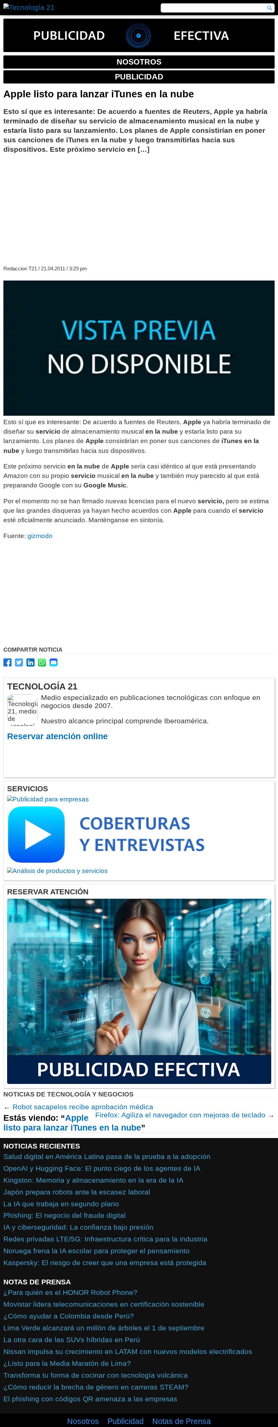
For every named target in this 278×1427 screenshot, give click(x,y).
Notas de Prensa (181, 1421)
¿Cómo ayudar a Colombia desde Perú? (68, 1316)
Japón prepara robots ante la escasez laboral (76, 1192)
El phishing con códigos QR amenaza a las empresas (90, 1399)
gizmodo (40, 535)
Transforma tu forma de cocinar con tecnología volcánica (95, 1375)
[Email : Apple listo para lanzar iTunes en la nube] (53, 662)
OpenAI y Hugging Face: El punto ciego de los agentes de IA (101, 1168)
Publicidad (125, 1421)
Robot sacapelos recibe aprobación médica (83, 1107)
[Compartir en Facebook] (7, 662)
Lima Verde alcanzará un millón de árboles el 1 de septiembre (103, 1328)
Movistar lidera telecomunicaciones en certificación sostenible (103, 1304)
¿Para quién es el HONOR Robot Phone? (70, 1292)
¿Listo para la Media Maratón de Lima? (67, 1363)
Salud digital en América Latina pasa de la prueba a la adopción (107, 1156)
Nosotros (83, 1421)
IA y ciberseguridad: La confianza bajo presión (78, 1227)
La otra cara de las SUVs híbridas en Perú (71, 1340)
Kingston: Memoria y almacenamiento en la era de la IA (93, 1180)
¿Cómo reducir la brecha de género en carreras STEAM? (95, 1387)
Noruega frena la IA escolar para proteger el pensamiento (96, 1251)
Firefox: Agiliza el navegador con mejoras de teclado (180, 1115)
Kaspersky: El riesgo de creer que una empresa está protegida (104, 1262)
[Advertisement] (139, 208)
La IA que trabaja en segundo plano (61, 1204)
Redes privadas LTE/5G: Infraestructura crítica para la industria (105, 1239)
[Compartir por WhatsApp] (42, 662)
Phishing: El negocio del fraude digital (64, 1215)
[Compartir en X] (19, 662)
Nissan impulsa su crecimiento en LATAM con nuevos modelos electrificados (127, 1351)
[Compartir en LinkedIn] (30, 662)
